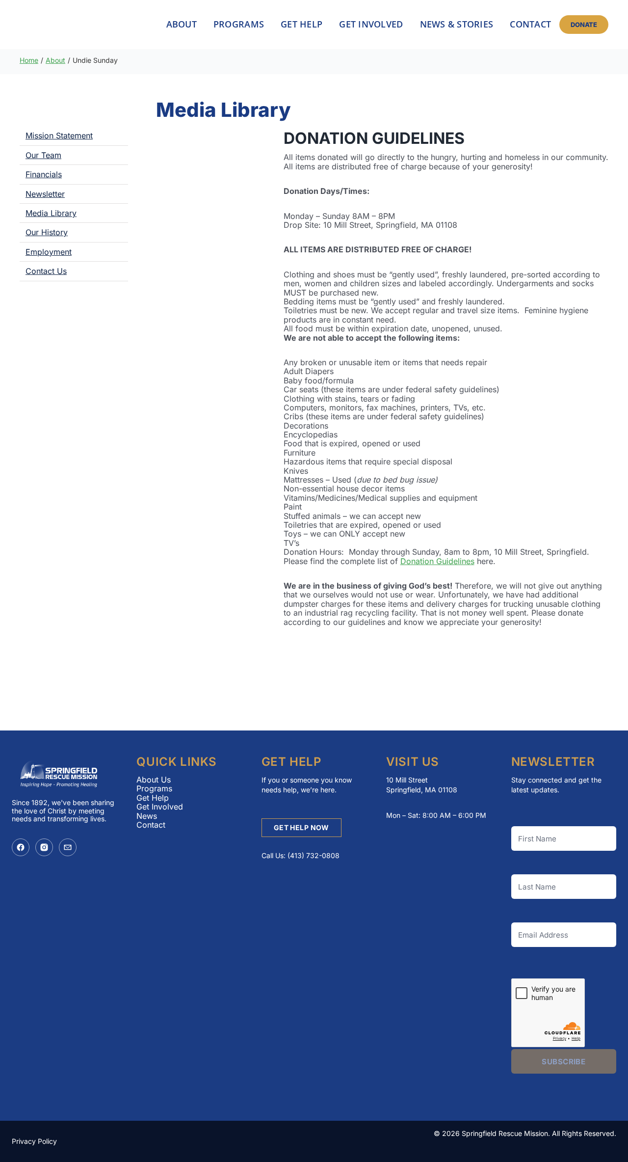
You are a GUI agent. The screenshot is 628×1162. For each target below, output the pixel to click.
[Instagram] (44, 847)
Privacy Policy (34, 1141)
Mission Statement (59, 135)
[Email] (68, 847)
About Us (153, 779)
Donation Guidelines (437, 561)
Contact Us (46, 271)
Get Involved (159, 806)
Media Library (51, 213)
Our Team (43, 155)
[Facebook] (20, 847)
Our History (47, 232)
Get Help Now (301, 827)
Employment (49, 252)
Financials (44, 174)
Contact (150, 825)
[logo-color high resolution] (69, 24)
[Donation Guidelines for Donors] (206, 173)
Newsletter (45, 194)
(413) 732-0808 (314, 855)
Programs (154, 788)
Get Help (152, 798)
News (146, 816)
